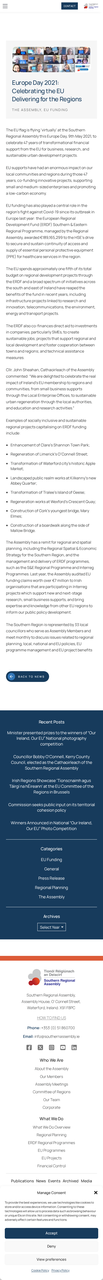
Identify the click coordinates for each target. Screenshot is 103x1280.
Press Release (51, 878)
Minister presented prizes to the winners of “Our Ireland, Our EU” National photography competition (51, 738)
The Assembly (52, 897)
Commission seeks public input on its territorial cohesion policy (51, 807)
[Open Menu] (5, 6)
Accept (51, 1233)
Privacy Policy (60, 1270)
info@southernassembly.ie (51, 1036)
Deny (51, 1246)
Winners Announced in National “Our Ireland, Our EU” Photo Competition (51, 825)
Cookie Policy (40, 1270)
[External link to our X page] (40, 1047)
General (51, 869)
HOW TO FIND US (51, 1017)
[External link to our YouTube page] (63, 1047)
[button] (95, 1192)
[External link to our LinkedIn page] (74, 1047)
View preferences (51, 1259)
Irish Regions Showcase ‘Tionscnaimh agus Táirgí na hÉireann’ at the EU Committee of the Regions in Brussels (51, 786)
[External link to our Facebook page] (29, 1047)
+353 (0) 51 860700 (51, 1027)
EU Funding (51, 859)
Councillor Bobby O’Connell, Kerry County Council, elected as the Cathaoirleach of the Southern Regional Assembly (51, 762)
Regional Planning (51, 887)
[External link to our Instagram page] (51, 1047)
